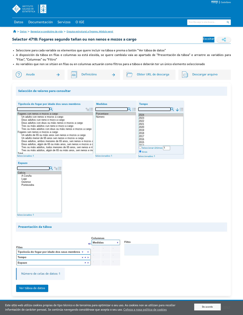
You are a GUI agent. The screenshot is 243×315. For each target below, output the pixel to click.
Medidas (101, 103)
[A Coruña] (41, 175)
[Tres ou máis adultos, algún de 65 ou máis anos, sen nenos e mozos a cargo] (57, 150)
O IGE (80, 22)
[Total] (55, 153)
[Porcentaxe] (115, 113)
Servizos (64, 22)
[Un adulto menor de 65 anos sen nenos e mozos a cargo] (57, 138)
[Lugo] (41, 178)
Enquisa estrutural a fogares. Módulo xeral (90, 31)
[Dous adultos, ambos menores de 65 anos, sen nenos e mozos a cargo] (57, 141)
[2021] (160, 124)
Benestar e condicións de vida (47, 31)
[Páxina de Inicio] (14, 31)
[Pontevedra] (41, 185)
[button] (51, 109)
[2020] (160, 127)
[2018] (160, 133)
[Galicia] (39, 172)
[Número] (115, 116)
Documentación (40, 22)
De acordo (207, 307)
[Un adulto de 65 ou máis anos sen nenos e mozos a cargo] (57, 135)
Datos (18, 22)
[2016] (160, 139)
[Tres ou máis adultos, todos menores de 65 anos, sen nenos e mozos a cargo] (57, 147)
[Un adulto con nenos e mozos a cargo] (57, 116)
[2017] (160, 136)
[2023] (160, 118)
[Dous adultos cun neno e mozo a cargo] (57, 119)
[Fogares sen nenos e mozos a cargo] (55, 132)
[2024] (160, 114)
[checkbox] (140, 147)
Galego (214, 3)
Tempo (143, 103)
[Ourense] (41, 181)
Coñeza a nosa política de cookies (145, 310)
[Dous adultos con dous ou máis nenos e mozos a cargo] (57, 122)
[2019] (160, 130)
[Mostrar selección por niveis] (87, 109)
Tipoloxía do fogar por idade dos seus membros (49, 103)
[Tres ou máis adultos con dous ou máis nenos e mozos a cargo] (57, 129)
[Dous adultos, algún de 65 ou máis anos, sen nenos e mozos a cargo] (57, 144)
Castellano (226, 3)
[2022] (160, 121)
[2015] (160, 142)
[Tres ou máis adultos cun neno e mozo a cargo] (57, 126)
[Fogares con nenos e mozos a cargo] (55, 113)
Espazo (23, 162)
